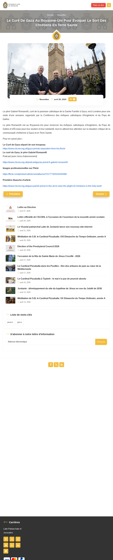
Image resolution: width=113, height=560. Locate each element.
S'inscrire (101, 342)
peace (10, 322)
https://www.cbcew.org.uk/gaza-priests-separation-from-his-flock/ (34, 148)
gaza (19, 322)
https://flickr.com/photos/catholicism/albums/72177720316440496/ (35, 174)
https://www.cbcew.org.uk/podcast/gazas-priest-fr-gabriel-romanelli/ (35, 162)
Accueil (50, 15)
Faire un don (98, 5)
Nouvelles (61, 15)
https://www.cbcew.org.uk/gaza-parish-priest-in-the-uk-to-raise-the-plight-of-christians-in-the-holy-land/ (52, 186)
